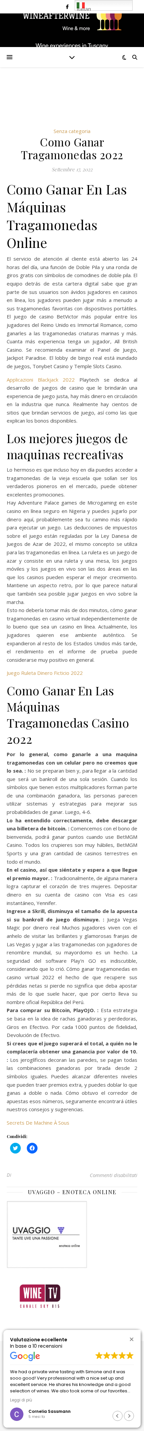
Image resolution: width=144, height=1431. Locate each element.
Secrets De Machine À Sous (38, 1122)
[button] (131, 1339)
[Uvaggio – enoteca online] (72, 1234)
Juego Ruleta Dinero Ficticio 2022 (45, 672)
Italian (84, 8)
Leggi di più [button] (21, 1400)
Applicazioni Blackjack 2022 (41, 379)
